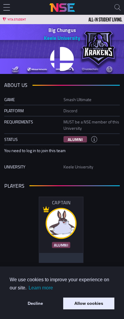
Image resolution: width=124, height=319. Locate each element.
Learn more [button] (41, 287)
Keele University (62, 38)
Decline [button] (35, 303)
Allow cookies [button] (88, 303)
